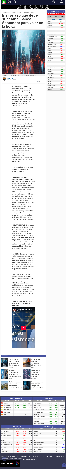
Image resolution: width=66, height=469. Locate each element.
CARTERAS (57, 16)
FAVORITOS (51, 16)
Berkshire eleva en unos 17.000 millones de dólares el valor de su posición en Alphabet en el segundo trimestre (15, 387)
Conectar (61, 3)
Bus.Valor (14, 3)
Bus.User (54, 3)
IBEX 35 (63, 16)
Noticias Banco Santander (9, 12)
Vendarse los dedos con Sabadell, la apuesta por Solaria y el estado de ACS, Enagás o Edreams (37, 376)
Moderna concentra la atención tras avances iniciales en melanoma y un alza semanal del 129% (15, 376)
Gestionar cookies (60, 456)
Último (61, 19)
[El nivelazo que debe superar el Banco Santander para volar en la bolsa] (23, 73)
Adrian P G (10, 78)
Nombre (52, 19)
